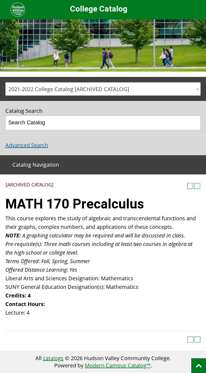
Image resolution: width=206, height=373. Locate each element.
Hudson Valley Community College (17, 9)
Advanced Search (26, 145)
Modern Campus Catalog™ (118, 365)
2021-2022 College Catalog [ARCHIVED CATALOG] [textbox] (68, 89)
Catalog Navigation (35, 164)
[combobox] (103, 89)
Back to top (198, 365)
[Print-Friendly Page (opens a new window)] (190, 186)
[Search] (194, 122)
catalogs (53, 358)
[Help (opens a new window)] (197, 186)
